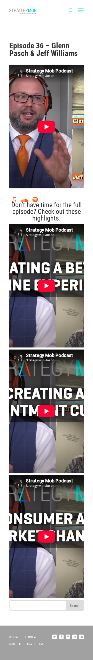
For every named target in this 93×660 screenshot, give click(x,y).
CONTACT (15, 637)
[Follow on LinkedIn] (81, 637)
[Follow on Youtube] (74, 637)
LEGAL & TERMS (35, 644)
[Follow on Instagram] (68, 637)
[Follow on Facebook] (61, 637)
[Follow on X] (54, 637)
